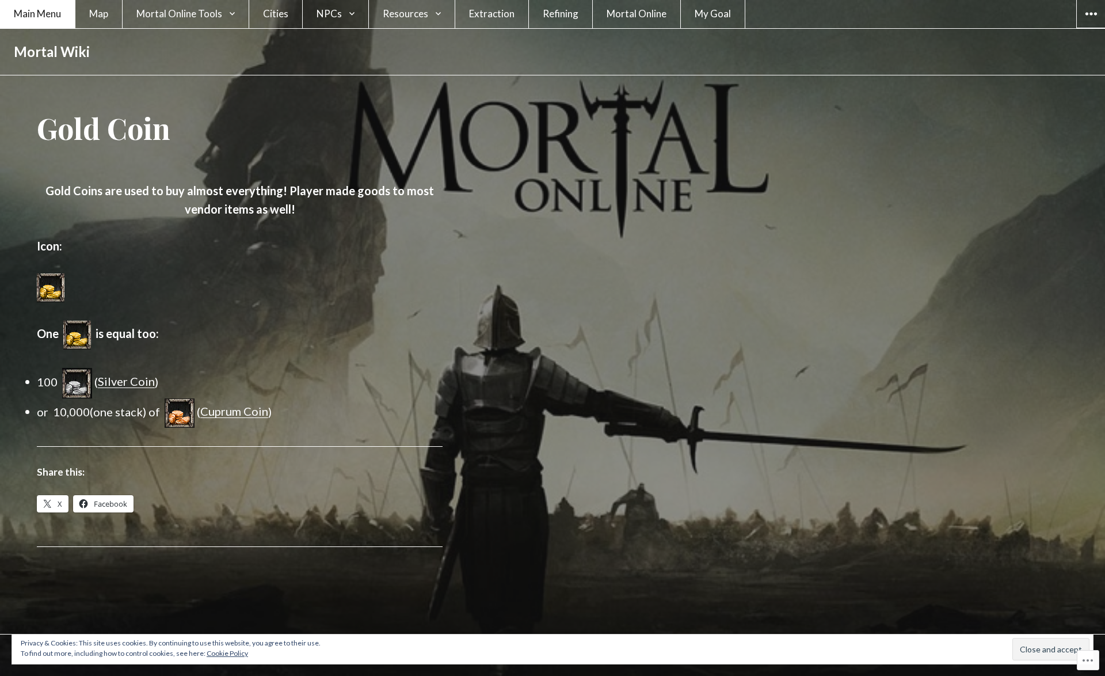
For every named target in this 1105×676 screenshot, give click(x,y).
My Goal (713, 13)
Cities (275, 13)
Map (98, 13)
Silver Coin (126, 381)
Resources (405, 13)
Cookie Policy (227, 653)
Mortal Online (636, 13)
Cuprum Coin (234, 411)
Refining (560, 13)
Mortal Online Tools (179, 13)
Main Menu (37, 13)
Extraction (492, 13)
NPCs (329, 13)
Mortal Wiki (52, 51)
